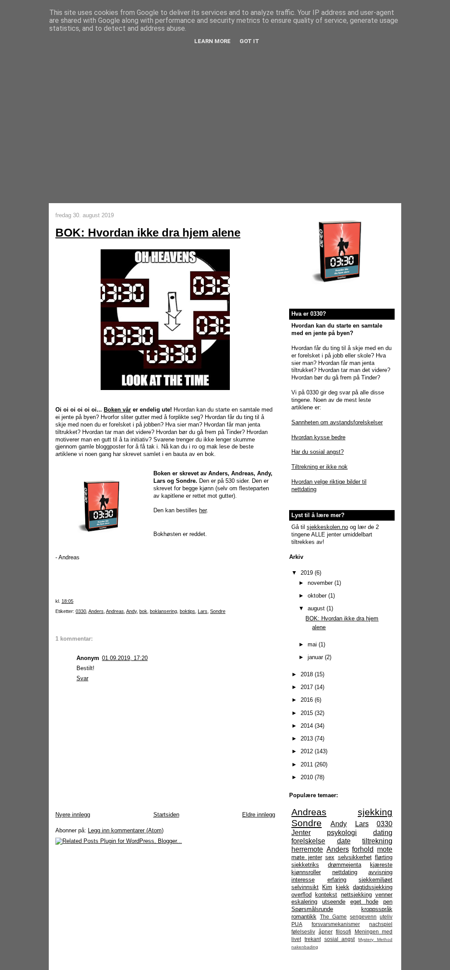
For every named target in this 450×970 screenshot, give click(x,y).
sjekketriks (305, 864)
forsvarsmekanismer (336, 924)
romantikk (303, 916)
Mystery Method (375, 939)
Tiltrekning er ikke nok (319, 466)
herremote (307, 849)
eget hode (364, 901)
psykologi (342, 832)
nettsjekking (356, 894)
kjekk (342, 887)
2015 (308, 713)
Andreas (115, 611)
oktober (318, 595)
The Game (333, 916)
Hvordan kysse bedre (318, 437)
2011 (308, 764)
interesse (303, 879)
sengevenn (363, 916)
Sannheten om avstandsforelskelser (337, 422)
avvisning (380, 872)
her (203, 510)
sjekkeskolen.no (327, 527)
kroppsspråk (376, 909)
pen (387, 901)
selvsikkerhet (355, 857)
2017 (308, 687)
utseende (333, 901)
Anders (96, 611)
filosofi (343, 931)
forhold (363, 849)
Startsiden (166, 814)
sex (329, 857)
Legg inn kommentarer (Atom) (125, 830)
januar (316, 657)
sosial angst (339, 939)
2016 (308, 700)
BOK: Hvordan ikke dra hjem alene (147, 232)
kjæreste (381, 864)
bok (143, 611)
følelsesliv (303, 931)
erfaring (336, 879)
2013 (308, 738)
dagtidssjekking (372, 887)
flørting (383, 857)
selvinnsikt (305, 887)
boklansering (163, 611)
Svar (82, 678)
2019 (308, 572)
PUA (296, 924)
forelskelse (308, 841)
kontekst (326, 894)
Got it (249, 41)
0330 (81, 611)
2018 (308, 674)
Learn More (212, 41)
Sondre (217, 611)
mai (313, 644)
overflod (301, 894)
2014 (308, 725)
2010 (308, 777)
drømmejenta (344, 864)
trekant (313, 939)
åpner (326, 931)
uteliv (386, 916)
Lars (202, 611)
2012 (308, 751)
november (321, 583)
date (344, 841)
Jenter (301, 832)
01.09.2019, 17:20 (125, 658)
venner (383, 894)
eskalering (304, 901)
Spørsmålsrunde (312, 909)
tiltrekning (377, 841)
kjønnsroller (306, 872)
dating (382, 832)
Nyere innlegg (72, 814)
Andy (131, 611)
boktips (187, 611)
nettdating (344, 872)
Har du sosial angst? (317, 452)
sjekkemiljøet (375, 879)
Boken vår (117, 409)
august (317, 608)
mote (384, 849)
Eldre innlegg (258, 814)
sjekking (375, 812)
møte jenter (306, 857)
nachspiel (380, 924)
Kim (327, 887)
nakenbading (304, 946)
